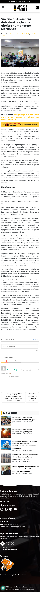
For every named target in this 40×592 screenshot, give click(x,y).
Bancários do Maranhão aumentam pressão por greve (24, 418)
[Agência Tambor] (20, 7)
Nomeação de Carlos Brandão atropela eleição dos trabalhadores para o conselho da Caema (24, 444)
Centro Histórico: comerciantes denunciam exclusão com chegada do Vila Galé (25, 457)
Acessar (36, 339)
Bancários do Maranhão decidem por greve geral (22, 430)
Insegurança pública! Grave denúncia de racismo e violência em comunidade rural (20, 117)
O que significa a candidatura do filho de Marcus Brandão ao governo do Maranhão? (25, 468)
